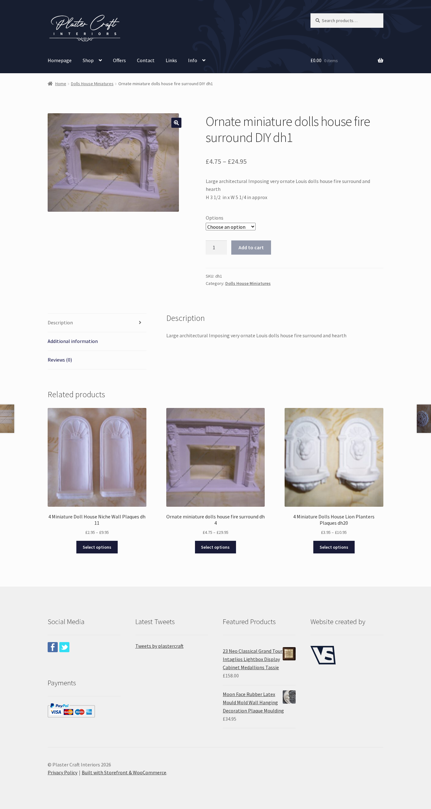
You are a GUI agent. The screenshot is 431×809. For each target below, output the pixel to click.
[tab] (97, 323)
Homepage (60, 60)
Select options (97, 547)
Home (60, 83)
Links (171, 60)
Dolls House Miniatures (92, 83)
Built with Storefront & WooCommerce (124, 772)
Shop (88, 60)
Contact (146, 60)
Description (60, 322)
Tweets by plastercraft (159, 646)
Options (214, 218)
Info (192, 60)
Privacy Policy (62, 772)
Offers (119, 60)
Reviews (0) (60, 360)
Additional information (73, 341)
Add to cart (251, 247)
